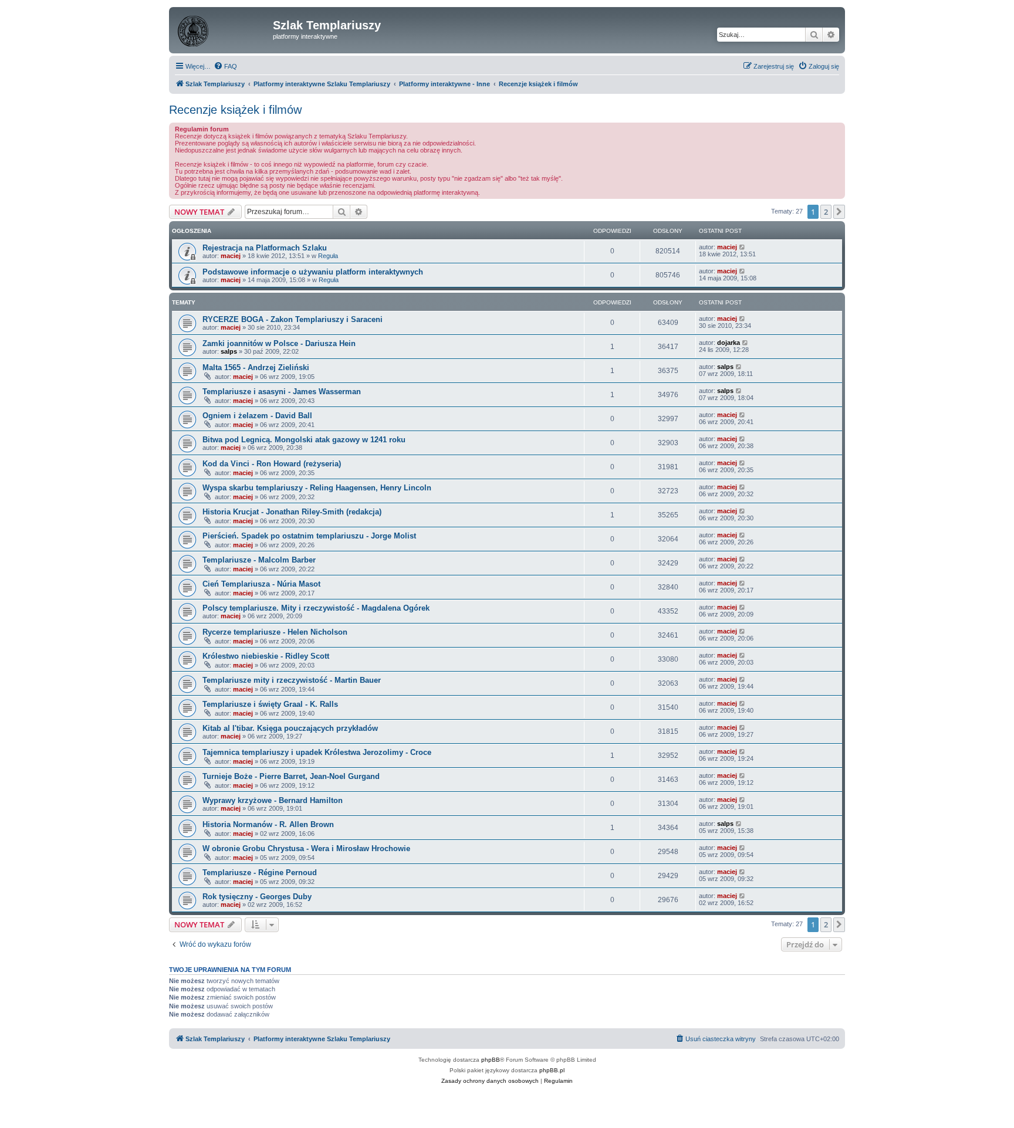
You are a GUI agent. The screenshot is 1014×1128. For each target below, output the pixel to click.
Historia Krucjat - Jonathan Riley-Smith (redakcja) (291, 511)
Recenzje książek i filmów (235, 109)
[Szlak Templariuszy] (222, 29)
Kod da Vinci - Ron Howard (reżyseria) (271, 463)
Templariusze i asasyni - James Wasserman (281, 391)
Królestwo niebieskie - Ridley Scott (265, 656)
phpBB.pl (552, 1070)
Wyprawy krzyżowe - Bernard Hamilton (272, 800)
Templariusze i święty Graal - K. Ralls (270, 704)
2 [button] (826, 211)
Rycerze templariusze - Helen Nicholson (274, 632)
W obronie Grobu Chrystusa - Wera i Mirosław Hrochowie (306, 848)
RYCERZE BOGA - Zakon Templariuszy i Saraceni (292, 319)
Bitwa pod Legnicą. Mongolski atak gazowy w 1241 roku (303, 439)
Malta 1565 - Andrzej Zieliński (255, 367)
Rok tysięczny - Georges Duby (257, 896)
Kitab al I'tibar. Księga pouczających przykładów (290, 728)
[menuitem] (225, 66)
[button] (839, 212)
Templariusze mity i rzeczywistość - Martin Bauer (291, 680)
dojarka (728, 342)
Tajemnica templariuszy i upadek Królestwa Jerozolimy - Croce (316, 752)
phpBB (490, 1059)
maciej (231, 255)
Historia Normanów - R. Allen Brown (268, 824)
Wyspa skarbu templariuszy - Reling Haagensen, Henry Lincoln (316, 487)
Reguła (328, 255)
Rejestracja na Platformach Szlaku (264, 247)
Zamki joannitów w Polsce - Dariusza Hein (279, 343)
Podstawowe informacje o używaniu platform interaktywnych (312, 271)
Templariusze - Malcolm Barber (259, 559)
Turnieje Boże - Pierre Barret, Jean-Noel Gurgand (291, 776)
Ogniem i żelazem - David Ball (257, 415)
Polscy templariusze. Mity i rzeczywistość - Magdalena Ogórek (316, 608)
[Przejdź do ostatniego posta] (742, 246)
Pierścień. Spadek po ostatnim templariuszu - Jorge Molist (309, 535)
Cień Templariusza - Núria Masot (261, 584)
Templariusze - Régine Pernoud (259, 872)
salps (229, 351)
